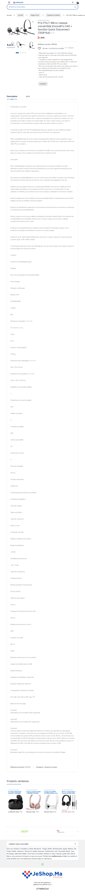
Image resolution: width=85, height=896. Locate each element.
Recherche (75, 7)
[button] (33, 21)
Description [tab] (12, 96)
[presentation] (77, 831)
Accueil (9, 15)
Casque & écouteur (53, 15)
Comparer (70, 48)
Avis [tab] (28, 96)
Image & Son (35, 15)
